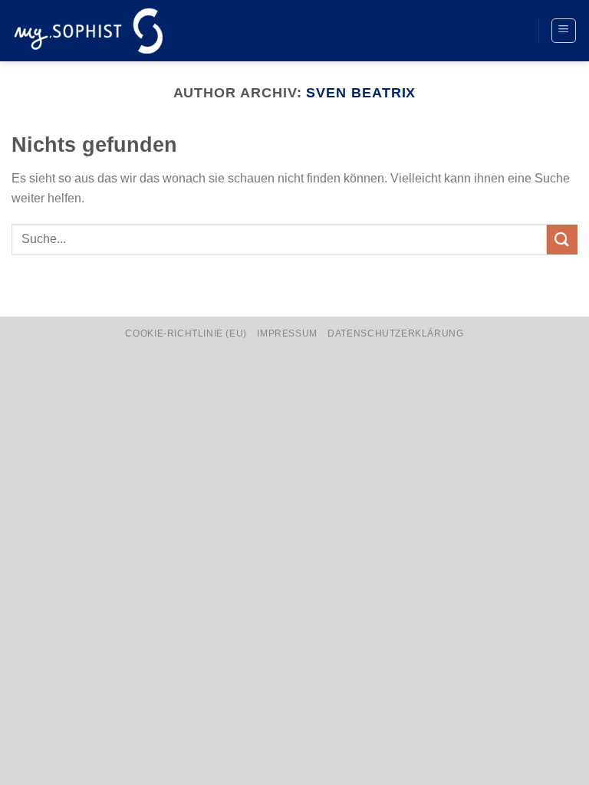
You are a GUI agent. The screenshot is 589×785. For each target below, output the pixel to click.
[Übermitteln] (562, 240)
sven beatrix (361, 92)
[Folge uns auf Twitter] (484, 31)
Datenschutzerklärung (395, 333)
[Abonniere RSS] (512, 31)
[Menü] (564, 30)
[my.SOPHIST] (88, 30)
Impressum (287, 333)
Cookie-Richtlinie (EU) (185, 333)
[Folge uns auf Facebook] (456, 31)
